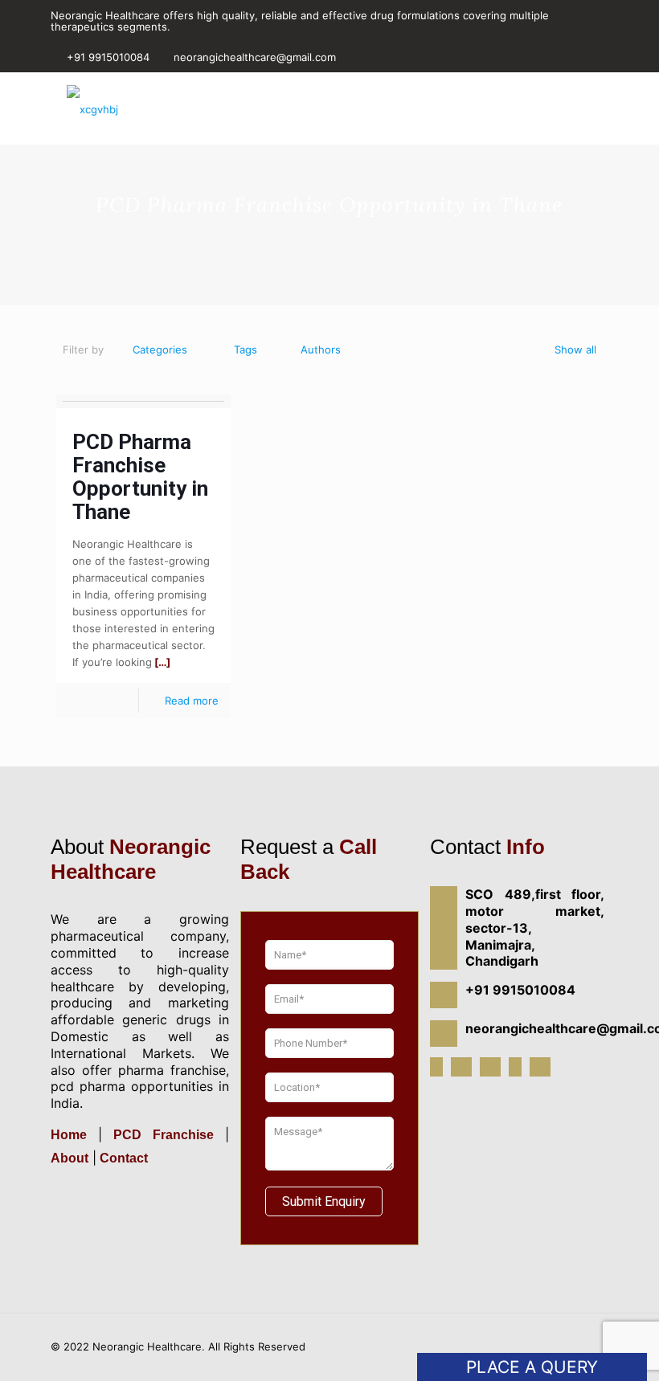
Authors (321, 349)
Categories (160, 349)
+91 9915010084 (108, 57)
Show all (575, 349)
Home (74, 1135)
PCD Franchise (163, 1135)
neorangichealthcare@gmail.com (255, 57)
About (69, 1158)
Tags (245, 349)
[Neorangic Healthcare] (92, 108)
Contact (122, 1158)
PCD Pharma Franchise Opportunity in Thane (140, 477)
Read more (192, 700)
